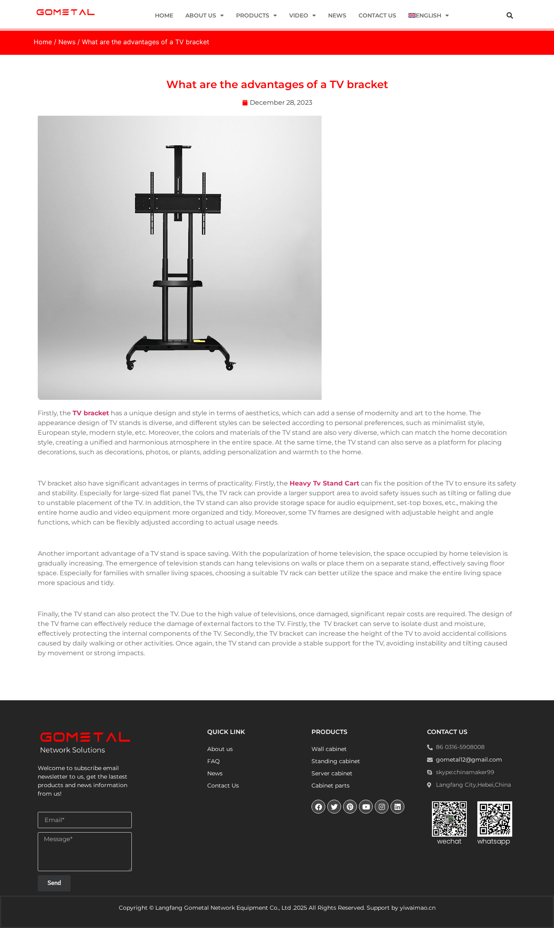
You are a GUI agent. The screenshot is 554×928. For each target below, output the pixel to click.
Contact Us (377, 15)
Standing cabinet (335, 761)
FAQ (213, 761)
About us (200, 15)
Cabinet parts (330, 785)
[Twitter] (334, 807)
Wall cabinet (329, 749)
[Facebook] (318, 807)
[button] (510, 15)
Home (164, 15)
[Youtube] (366, 807)
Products (252, 15)
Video (298, 15)
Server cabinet (331, 773)
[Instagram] (382, 807)
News (337, 15)
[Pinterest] (350, 807)
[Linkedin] (397, 807)
